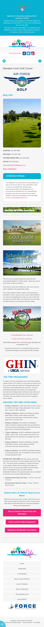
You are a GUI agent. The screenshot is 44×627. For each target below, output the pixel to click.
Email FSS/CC (22, 599)
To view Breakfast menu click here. (22, 335)
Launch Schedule (22, 584)
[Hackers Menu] (22, 319)
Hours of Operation (9, 169)
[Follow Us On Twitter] (28, 53)
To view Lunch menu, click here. (22, 339)
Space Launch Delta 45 (22, 579)
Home (22, 563)
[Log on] (22, 263)
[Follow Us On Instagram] (32, 53)
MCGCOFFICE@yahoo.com (16, 165)
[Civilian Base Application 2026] (22, 209)
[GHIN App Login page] (22, 365)
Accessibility (36, 622)
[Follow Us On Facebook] (24, 53)
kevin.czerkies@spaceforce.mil (17, 197)
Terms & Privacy (27, 622)
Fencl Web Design (16, 622)
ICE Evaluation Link (22, 594)
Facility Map (22, 568)
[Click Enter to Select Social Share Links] (3, 624)
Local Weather (22, 574)
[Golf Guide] (22, 232)
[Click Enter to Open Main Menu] (39, 61)
